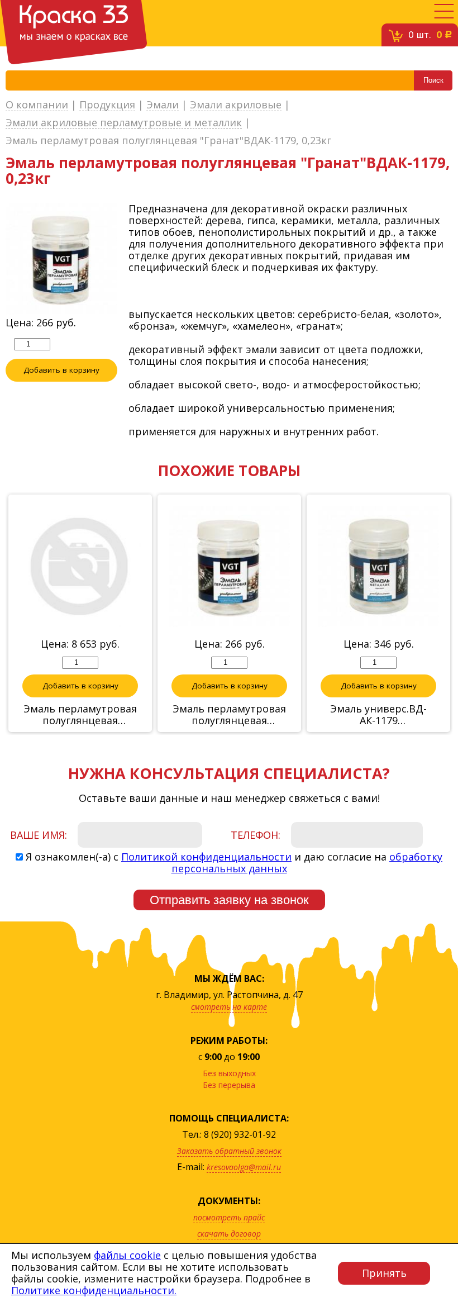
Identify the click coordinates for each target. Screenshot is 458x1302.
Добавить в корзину (61, 370)
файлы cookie (127, 1255)
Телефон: (255, 835)
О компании (37, 105)
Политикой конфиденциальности (206, 856)
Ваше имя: (38, 835)
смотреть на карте (229, 1006)
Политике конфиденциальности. (93, 1290)
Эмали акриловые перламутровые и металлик (124, 123)
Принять (384, 1273)
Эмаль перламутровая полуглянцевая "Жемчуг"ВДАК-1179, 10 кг (80, 714)
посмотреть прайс (229, 1217)
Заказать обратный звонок (229, 1151)
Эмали (162, 105)
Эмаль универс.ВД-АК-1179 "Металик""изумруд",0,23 (379, 714)
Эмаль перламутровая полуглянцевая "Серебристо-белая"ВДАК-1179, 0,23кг (229, 714)
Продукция (107, 105)
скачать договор (229, 1233)
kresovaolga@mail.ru (244, 1167)
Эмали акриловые (236, 105)
